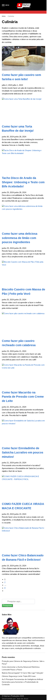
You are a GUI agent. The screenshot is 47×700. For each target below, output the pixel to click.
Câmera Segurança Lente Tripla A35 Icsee (19, 676)
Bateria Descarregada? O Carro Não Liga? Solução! (22, 673)
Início (4, 16)
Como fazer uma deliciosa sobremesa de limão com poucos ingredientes (19, 238)
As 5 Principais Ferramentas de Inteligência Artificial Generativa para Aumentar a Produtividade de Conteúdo (22, 681)
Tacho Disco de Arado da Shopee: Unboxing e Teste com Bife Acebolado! (23, 182)
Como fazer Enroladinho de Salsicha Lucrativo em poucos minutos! (22, 452)
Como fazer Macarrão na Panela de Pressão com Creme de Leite (23, 397)
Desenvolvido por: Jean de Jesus (15, 699)
